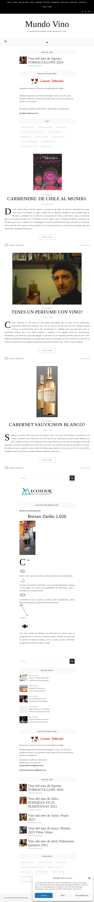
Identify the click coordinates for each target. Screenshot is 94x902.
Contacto (82, 2)
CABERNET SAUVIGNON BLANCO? (47, 424)
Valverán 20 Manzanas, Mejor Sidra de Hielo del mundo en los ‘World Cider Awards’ (39, 720)
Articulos (65, 2)
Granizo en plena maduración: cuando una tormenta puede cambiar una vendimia (39, 679)
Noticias (46, 2)
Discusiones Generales (32, 132)
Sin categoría (29, 141)
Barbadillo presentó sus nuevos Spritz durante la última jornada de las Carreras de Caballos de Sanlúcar (39, 689)
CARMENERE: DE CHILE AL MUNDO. (47, 198)
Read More (47, 237)
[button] (89, 878)
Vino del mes (23, 2)
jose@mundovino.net (28, 113)
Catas (15, 2)
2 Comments (84, 245)
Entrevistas (55, 132)
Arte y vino (47, 7)
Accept (43, 895)
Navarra (38, 2)
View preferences (81, 895)
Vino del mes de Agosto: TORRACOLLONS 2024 (45, 60)
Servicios (73, 2)
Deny (63, 895)
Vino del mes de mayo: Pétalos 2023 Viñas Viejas (49, 830)
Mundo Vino (47, 24)
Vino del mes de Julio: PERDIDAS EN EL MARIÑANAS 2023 (43, 802)
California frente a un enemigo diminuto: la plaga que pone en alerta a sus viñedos (39, 710)
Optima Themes (22, 898)
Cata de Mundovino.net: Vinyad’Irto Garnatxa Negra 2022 (38, 700)
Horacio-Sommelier (16, 245)
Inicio (9, 2)
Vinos (32, 2)
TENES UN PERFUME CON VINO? (47, 311)
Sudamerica (55, 2)
